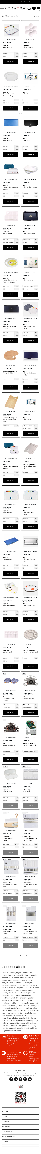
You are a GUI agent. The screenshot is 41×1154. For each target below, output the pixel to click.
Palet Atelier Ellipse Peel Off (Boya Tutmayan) (10, 95)
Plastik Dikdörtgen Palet (29, 467)
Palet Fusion (7, 47)
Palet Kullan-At (27, 94)
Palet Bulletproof (9, 606)
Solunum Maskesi (28, 699)
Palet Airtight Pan (28, 606)
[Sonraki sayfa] (26, 955)
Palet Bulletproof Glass (28, 560)
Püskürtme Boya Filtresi (9, 700)
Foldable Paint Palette (8, 839)
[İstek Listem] (34, 8)
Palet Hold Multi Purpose (28, 513)
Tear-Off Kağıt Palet (29, 745)
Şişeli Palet (26, 792)
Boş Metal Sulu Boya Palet (10, 886)
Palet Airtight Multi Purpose (29, 328)
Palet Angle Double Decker (10, 328)
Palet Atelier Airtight (29, 187)
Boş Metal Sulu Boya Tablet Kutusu (29, 839)
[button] (29, 8)
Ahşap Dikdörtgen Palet (9, 420)
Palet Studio (7, 792)
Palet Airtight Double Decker (10, 188)
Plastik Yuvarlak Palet (30, 652)
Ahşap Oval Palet (9, 373)
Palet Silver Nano (28, 234)
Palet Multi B (7, 513)
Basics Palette (27, 47)
